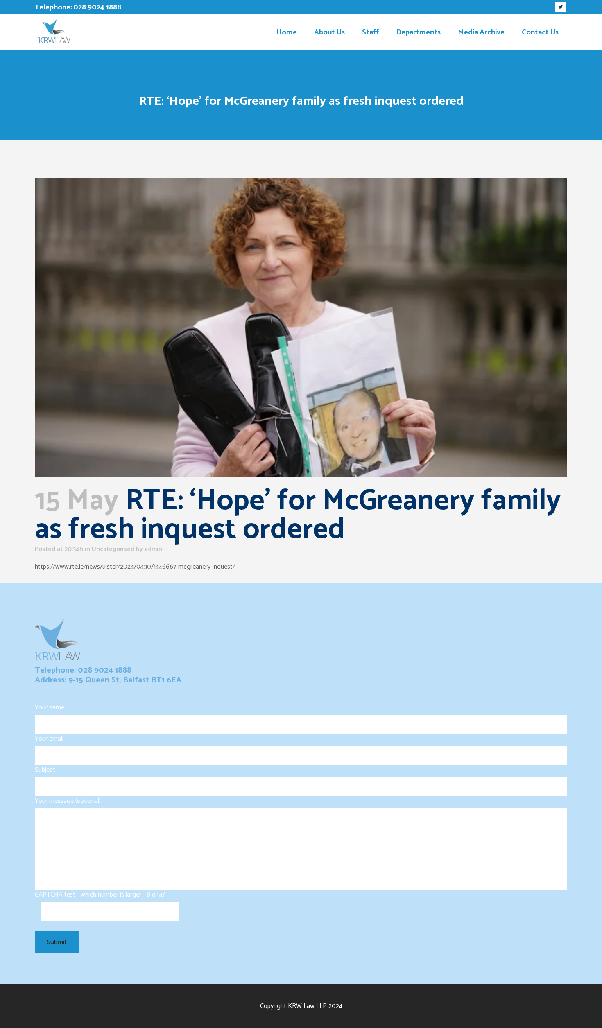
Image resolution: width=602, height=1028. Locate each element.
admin (153, 549)
